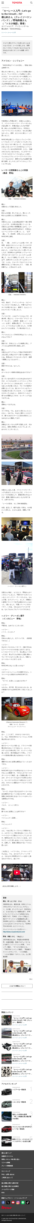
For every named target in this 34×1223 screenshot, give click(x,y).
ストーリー (4, 32)
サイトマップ (6, 1171)
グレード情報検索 (7, 1166)
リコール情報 (6, 1162)
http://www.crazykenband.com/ (14, 932)
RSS (3, 1192)
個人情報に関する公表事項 (10, 1186)
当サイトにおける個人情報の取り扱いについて (13, 1215)
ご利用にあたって (7, 1177)
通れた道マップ (6, 1153)
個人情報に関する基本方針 (10, 1183)
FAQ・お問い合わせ (8, 1174)
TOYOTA (17, 3)
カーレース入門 (12, 32)
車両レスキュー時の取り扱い (11, 1159)
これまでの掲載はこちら (16, 986)
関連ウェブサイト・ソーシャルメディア (14, 1198)
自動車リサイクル (7, 1156)
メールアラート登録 (8, 1189)
